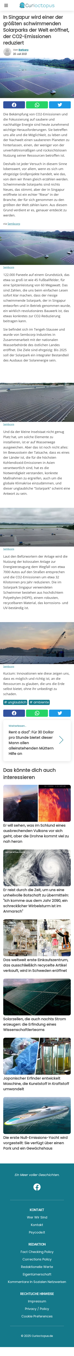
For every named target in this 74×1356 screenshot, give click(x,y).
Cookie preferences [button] (37, 1316)
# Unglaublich (15, 702)
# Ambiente (39, 702)
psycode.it (37, 1232)
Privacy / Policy (37, 1309)
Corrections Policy (37, 1259)
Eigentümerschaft (37, 1274)
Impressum (37, 1301)
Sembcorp (14, 223)
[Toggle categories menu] (6, 5)
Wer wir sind (37, 1217)
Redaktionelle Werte (37, 1267)
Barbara (23, 50)
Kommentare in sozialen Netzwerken (37, 1282)
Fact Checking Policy (37, 1252)
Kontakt (37, 1225)
